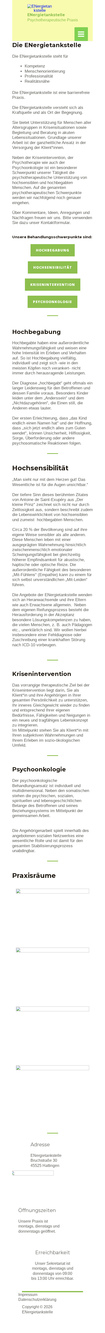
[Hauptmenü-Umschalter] (81, 34)
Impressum (27, 1295)
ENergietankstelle (46, 15)
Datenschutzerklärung (37, 1299)
